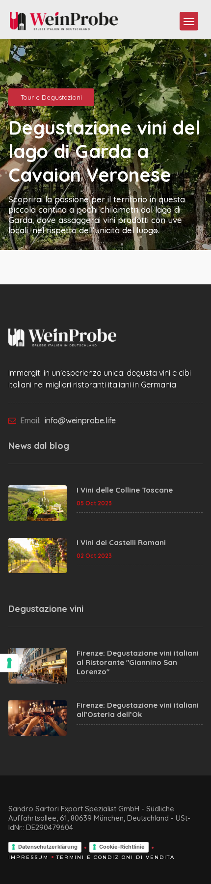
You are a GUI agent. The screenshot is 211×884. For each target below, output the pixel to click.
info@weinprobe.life (79, 420)
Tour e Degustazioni (51, 97)
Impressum (28, 857)
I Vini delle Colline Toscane (125, 490)
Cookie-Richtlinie (122, 846)
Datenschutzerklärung (48, 846)
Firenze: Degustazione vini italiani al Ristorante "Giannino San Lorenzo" (138, 662)
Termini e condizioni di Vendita (115, 857)
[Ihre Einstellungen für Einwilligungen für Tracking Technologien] (9, 663)
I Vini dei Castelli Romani (121, 542)
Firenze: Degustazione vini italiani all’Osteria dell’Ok (138, 709)
